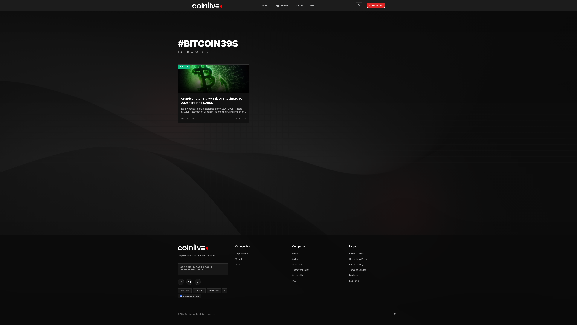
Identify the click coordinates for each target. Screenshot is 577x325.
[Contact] (189, 282)
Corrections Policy (358, 259)
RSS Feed (354, 280)
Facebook (185, 290)
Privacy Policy (356, 264)
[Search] (359, 5)
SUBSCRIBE (375, 5)
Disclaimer (354, 275)
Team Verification (300, 270)
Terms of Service (357, 270)
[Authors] (198, 282)
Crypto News (281, 5)
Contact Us (297, 275)
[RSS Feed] (181, 282)
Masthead (297, 264)
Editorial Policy (356, 253)
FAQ (294, 280)
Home (265, 5)
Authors (296, 259)
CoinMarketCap (191, 296)
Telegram (214, 290)
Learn (313, 5)
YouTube (199, 290)
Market (299, 5)
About (295, 253)
